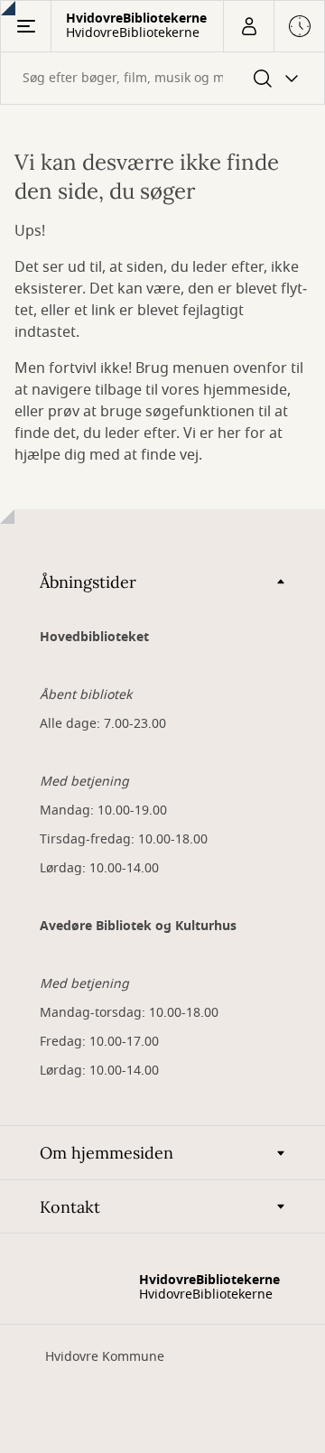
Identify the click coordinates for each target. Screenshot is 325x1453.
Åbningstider (88, 582)
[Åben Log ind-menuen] (248, 26)
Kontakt (70, 1207)
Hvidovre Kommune (104, 1356)
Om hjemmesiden (106, 1152)
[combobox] (162, 78)
